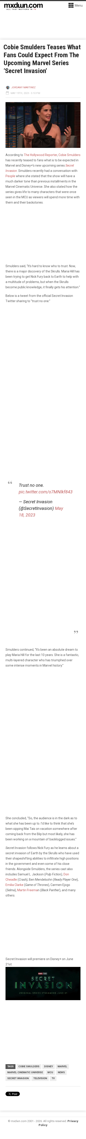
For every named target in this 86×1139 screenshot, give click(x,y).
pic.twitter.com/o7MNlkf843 (46, 491)
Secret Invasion (18, 1078)
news (61, 1072)
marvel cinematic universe (25, 1072)
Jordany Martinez (23, 87)
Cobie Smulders (28, 1066)
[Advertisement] (43, 718)
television (40, 1078)
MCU (50, 1072)
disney (48, 1066)
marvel (62, 1066)
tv (53, 1078)
